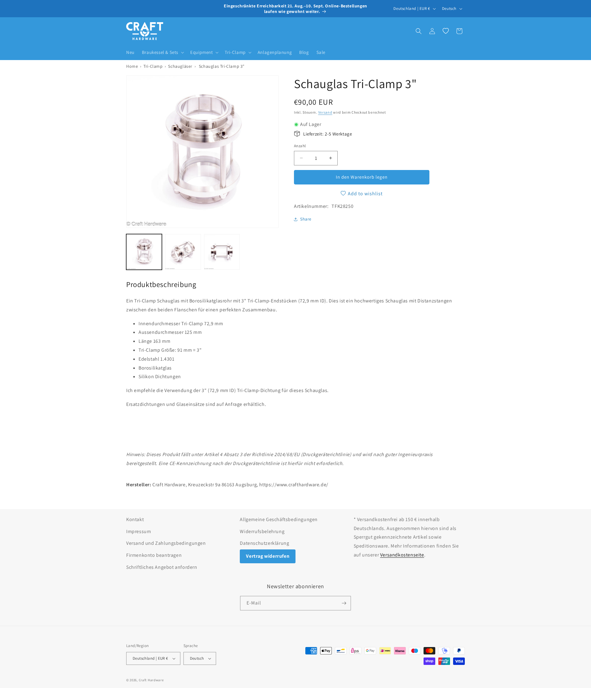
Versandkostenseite (402, 555)
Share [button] (306, 219)
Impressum (138, 531)
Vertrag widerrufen (267, 556)
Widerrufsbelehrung (262, 531)
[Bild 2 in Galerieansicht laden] (183, 252)
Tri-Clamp (153, 66)
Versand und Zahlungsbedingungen (166, 543)
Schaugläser (180, 66)
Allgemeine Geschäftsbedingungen (279, 519)
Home (132, 66)
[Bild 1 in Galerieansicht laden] (144, 252)
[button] (162, 52)
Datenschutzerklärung (264, 543)
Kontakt (135, 519)
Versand (325, 112)
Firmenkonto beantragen (154, 555)
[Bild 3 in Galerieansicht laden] (222, 252)
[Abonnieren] (344, 603)
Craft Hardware (151, 680)
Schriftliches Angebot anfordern (161, 567)
